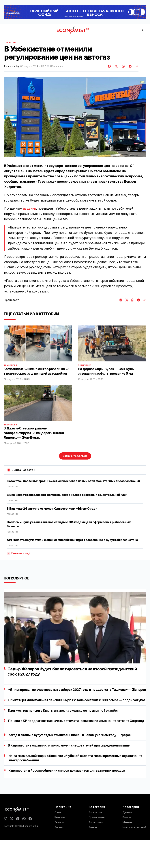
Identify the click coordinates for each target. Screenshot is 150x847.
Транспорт (11, 42)
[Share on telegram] (129, 66)
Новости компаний (134, 827)
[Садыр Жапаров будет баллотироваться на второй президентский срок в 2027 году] (75, 627)
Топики (59, 827)
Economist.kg (11, 66)
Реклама (60, 817)
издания (29, 208)
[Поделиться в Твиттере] (115, 66)
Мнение (127, 822)
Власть (127, 817)
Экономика (96, 822)
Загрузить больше (75, 455)
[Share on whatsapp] (122, 66)
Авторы (59, 822)
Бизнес (93, 827)
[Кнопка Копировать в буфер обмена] (135, 66)
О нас (58, 812)
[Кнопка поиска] (142, 30)
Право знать (97, 817)
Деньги (127, 812)
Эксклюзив (95, 812)
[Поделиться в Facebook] (109, 66)
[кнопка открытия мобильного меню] (6, 30)
